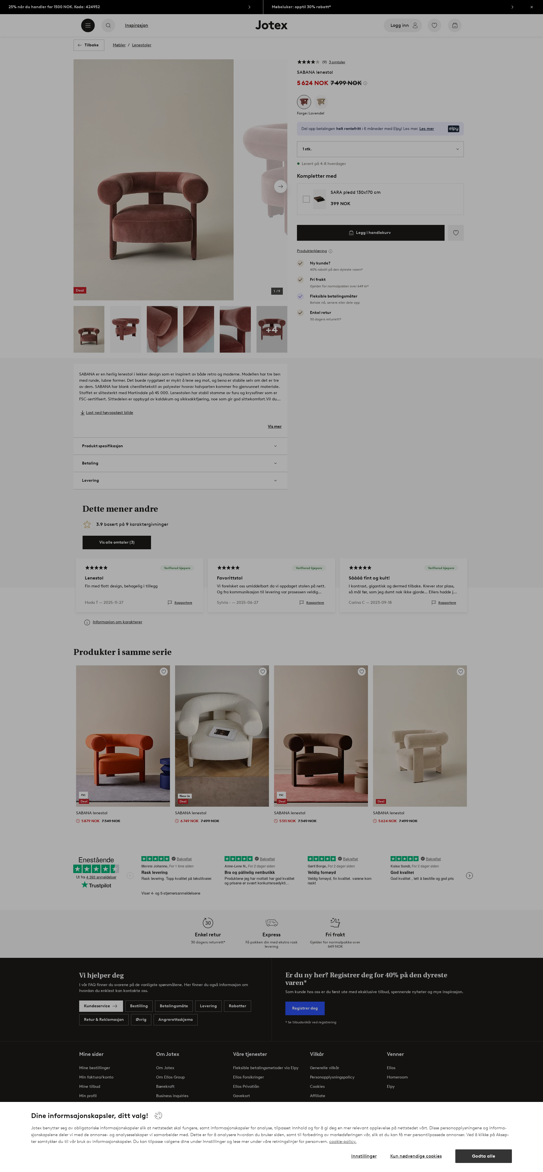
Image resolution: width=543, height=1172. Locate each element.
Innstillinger (364, 1156)
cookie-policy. (342, 1141)
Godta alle (483, 1156)
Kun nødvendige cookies (416, 1156)
